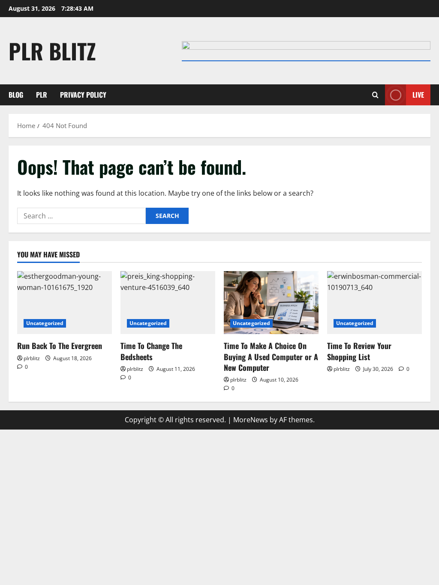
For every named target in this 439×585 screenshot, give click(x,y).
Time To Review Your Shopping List (359, 351)
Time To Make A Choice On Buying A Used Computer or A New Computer (271, 356)
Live (418, 95)
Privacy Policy (83, 95)
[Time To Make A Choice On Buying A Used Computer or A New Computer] (271, 302)
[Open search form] (375, 95)
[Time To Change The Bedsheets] (167, 302)
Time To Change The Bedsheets (151, 351)
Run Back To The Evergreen (59, 345)
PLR (41, 95)
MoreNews (250, 419)
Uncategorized (44, 323)
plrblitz (32, 358)
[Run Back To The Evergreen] (64, 302)
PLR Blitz (52, 50)
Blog (16, 95)
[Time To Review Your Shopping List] (374, 302)
